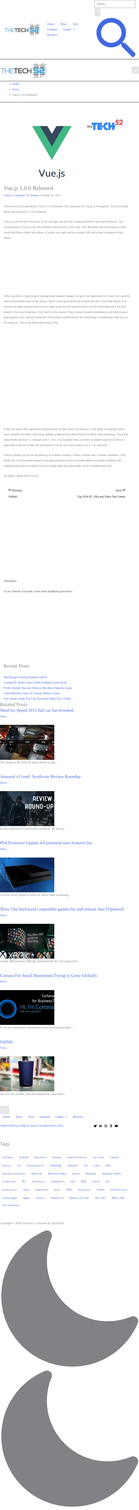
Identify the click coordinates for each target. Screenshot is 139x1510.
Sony (26, 1189)
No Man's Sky (9, 1181)
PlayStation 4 (38, 1181)
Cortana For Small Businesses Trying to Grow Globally (48, 975)
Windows (40, 1198)
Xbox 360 (100, 1198)
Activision (7, 1157)
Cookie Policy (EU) (52, 1125)
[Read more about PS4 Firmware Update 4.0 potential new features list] (27, 874)
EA (19, 1165)
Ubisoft (100, 1189)
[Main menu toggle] (135, 70)
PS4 (83, 1181)
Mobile (75, 1173)
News (63, 24)
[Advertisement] (67, 267)
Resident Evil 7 (9, 1189)
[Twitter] (95, 1126)
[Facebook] (111, 1126)
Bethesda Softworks (77, 1157)
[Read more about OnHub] (27, 1073)
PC (24, 1181)
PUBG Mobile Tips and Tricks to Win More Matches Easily (38, 688)
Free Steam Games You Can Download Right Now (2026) (37, 698)
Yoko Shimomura (10, 1205)
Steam (57, 1189)
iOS (86, 1165)
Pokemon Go (58, 1181)
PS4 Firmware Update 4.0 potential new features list (46, 842)
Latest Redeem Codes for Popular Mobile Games (32, 693)
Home (50, 24)
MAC (108, 1165)
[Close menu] (4, 1110)
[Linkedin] (100, 1126)
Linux (97, 1165)
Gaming (55, 1165)
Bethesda (56, 1157)
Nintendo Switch (111, 1173)
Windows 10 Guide (79, 1198)
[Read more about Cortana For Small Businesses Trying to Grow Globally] (27, 1007)
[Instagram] (105, 1126)
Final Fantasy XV (35, 1165)
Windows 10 (57, 1197)
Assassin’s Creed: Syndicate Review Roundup (40, 776)
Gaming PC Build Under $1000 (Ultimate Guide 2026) (35, 682)
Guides (67, 29)
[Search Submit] (97, 12)
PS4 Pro (96, 1181)
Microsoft (36, 1173)
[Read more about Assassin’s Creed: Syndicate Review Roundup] (27, 808)
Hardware (72, 1165)
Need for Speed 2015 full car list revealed (36, 710)
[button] (73, 29)
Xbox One (118, 1198)
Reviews (52, 34)
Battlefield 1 (40, 1157)
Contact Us (34, 1125)
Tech (75, 24)
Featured (52, 29)
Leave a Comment (14, 195)
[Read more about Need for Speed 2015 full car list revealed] (27, 742)
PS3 (73, 1181)
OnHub (6, 1041)
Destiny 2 (7, 1165)
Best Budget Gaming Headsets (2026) (25, 677)
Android (23, 1157)
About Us (5, 1125)
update (26, 1197)
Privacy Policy (19, 1125)
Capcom (114, 1157)
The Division (84, 1189)
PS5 (108, 1181)
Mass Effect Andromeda (13, 1173)
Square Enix (41, 1189)
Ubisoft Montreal (118, 1189)
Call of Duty (98, 1157)
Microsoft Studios (57, 1173)
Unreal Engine (9, 1198)
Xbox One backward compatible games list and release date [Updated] (62, 909)
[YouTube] (116, 1126)
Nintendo (90, 1173)
